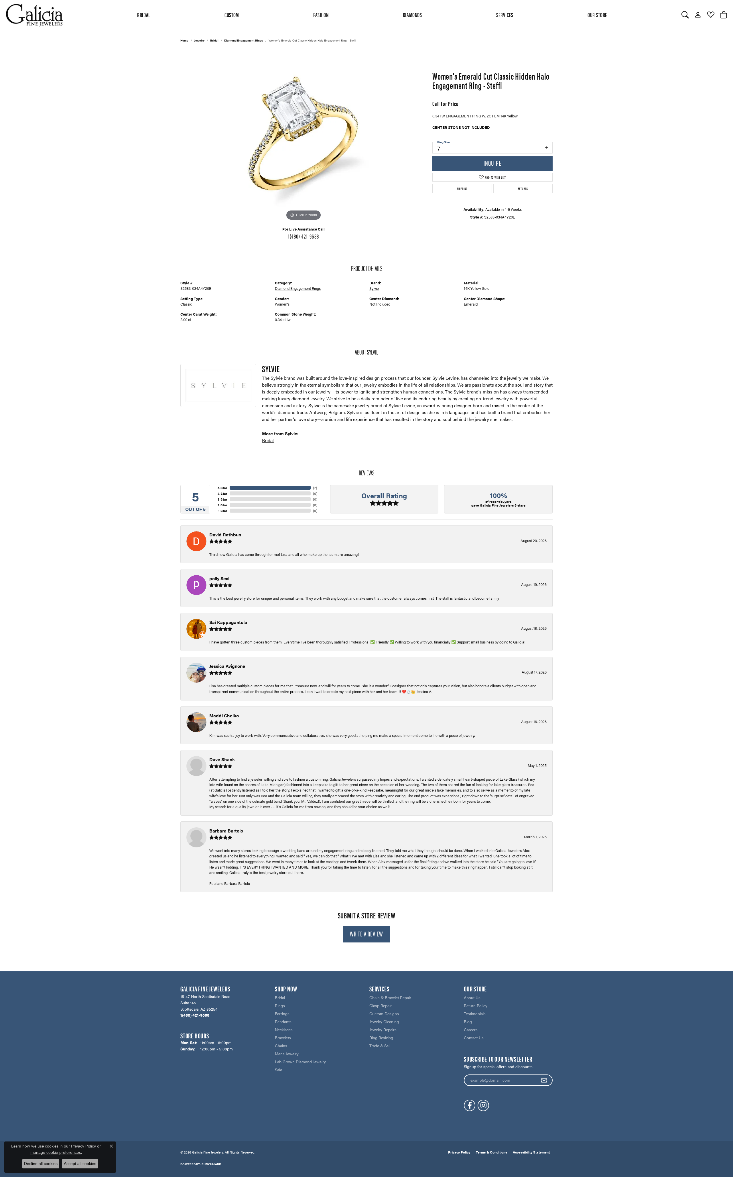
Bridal (214, 40)
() (315, 487)
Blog (468, 1021)
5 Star (222, 487)
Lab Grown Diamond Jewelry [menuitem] (300, 1061)
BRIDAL (143, 14)
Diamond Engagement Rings (243, 40)
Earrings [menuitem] (282, 1013)
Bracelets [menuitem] (283, 1037)
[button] (685, 15)
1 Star (222, 510)
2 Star (222, 504)
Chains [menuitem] (281, 1045)
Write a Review (366, 933)
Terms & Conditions (491, 1152)
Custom (231, 14)
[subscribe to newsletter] (544, 1080)
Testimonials (475, 1013)
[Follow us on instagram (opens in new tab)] (483, 1105)
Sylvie (374, 288)
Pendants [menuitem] (283, 1021)
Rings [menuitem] (280, 1005)
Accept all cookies (80, 1163)
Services (504, 14)
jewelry (199, 40)
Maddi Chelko (224, 715)
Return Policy (475, 1005)
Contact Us (474, 1037)
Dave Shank (222, 759)
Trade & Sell (379, 1045)
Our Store (597, 14)
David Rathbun (225, 534)
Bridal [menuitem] (280, 997)
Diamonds (412, 14)
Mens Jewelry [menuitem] (287, 1053)
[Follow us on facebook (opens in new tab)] (469, 1105)
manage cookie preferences (55, 1152)
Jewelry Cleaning (384, 1021)
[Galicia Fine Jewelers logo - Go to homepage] (34, 15)
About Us (472, 997)
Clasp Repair (380, 1005)
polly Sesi (219, 578)
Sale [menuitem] (278, 1069)
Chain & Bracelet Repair (390, 997)
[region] (303, 136)
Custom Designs (384, 1013)
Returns (523, 188)
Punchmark (211, 1164)
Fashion (320, 14)
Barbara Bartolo (226, 830)
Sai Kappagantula (228, 622)
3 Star (222, 499)
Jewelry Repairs (383, 1029)
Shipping (462, 188)
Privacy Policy (459, 1152)
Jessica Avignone (227, 666)
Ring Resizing (381, 1037)
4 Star (222, 493)
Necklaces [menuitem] (284, 1029)
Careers (471, 1029)
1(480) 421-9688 (303, 236)
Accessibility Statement (531, 1152)
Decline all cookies (41, 1163)
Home (184, 40)
